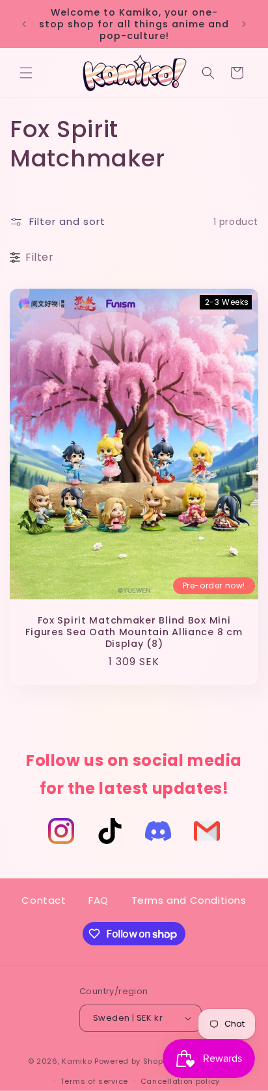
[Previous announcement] (24, 24)
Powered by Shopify (133, 1061)
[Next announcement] (244, 24)
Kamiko (77, 1061)
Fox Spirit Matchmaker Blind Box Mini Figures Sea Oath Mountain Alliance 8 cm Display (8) (133, 632)
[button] (26, 73)
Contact (43, 900)
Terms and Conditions (189, 900)
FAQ (98, 900)
